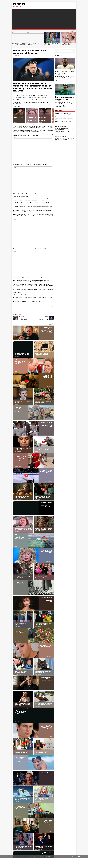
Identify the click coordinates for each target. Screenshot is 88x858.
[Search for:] (65, 51)
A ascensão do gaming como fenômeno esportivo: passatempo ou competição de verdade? (63, 115)
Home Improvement (60, 28)
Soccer (27, 55)
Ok (78, 856)
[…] (57, 80)
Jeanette (22, 55)
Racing (36, 28)
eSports (15, 28)
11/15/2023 (17, 55)
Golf (27, 28)
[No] (86, 856)
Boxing (20, 28)
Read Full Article (19, 314)
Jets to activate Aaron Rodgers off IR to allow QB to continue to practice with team (64, 97)
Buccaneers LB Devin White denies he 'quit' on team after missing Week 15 (64, 71)
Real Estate (70, 28)
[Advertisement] (44, 17)
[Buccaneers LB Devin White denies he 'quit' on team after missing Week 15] (65, 67)
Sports (43, 28)
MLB (31, 28)
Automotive (51, 28)
